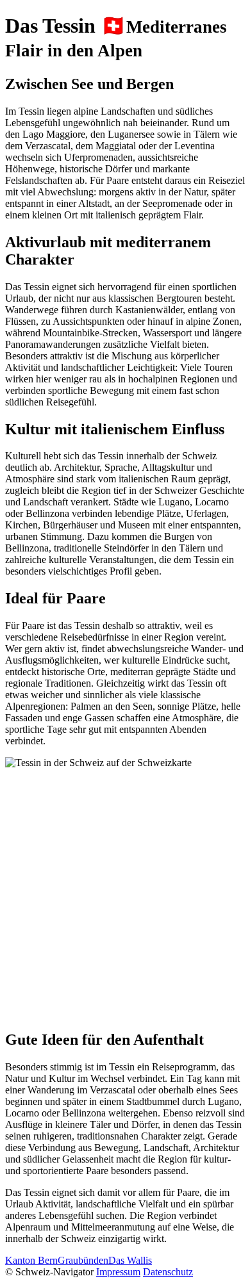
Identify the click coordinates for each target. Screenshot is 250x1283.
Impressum (118, 1271)
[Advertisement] (125, 893)
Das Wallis (130, 1260)
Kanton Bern (31, 1260)
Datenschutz (168, 1271)
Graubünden (83, 1260)
